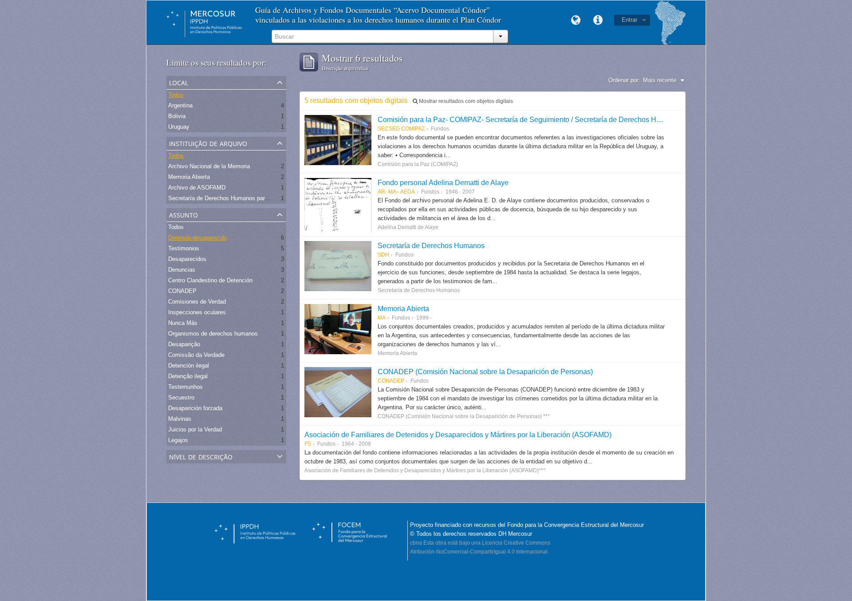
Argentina (180, 105)
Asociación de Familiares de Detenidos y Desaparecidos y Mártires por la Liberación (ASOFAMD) (457, 435)
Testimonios (183, 248)
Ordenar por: (624, 80)
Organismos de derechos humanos (213, 333)
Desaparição (184, 344)
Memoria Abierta (189, 177)
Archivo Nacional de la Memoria (209, 166)
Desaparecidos (187, 259)
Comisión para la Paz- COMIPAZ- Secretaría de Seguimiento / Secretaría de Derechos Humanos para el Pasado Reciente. (570, 119)
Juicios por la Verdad (195, 429)
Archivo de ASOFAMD (196, 187)
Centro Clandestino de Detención (210, 280)
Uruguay (178, 126)
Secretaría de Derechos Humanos (431, 245)
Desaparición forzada (195, 408)
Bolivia (176, 116)
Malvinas (179, 418)
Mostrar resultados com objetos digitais (465, 101)
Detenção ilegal (188, 376)
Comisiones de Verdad (197, 301)
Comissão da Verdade (196, 355)
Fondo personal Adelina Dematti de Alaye (443, 182)
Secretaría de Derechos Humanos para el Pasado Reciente (244, 198)
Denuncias (181, 269)
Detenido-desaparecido (197, 237)
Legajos (178, 440)
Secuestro (181, 397)
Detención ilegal (188, 365)
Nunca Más (182, 323)
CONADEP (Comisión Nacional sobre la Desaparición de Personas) (485, 372)
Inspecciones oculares (197, 312)
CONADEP (182, 291)
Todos (176, 94)
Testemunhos (185, 387)
